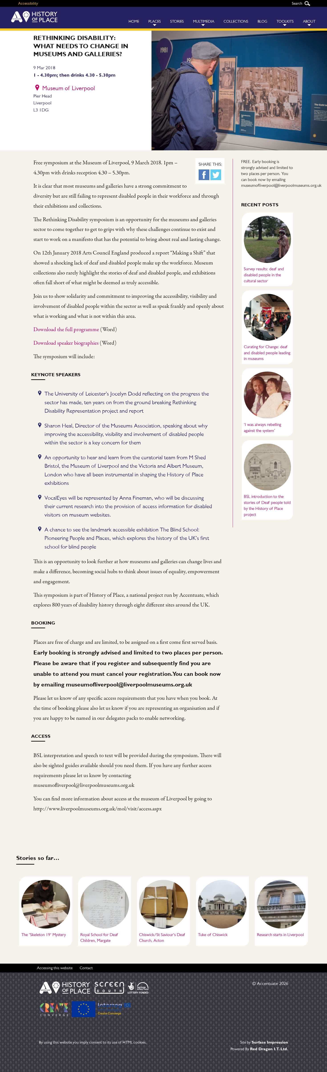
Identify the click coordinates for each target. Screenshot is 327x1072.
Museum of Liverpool (68, 88)
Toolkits (285, 21)
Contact (86, 968)
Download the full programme (66, 330)
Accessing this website (55, 968)
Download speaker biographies (66, 343)
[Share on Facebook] (204, 174)
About (309, 21)
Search (307, 3)
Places (154, 21)
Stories (177, 21)
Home (134, 21)
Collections (236, 21)
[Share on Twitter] (215, 174)
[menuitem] (134, 17)
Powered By (259, 1049)
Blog (262, 21)
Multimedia (203, 21)
